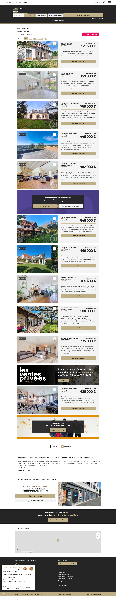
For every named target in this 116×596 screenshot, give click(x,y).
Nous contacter (63, 585)
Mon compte (100, 2)
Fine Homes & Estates (65, 579)
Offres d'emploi (62, 572)
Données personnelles (64, 594)
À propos (61, 581)
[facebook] (17, 564)
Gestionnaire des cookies (94, 594)
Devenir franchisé (63, 574)
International (62, 583)
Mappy (30, 552)
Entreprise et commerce (65, 576)
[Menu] (109, 2)
